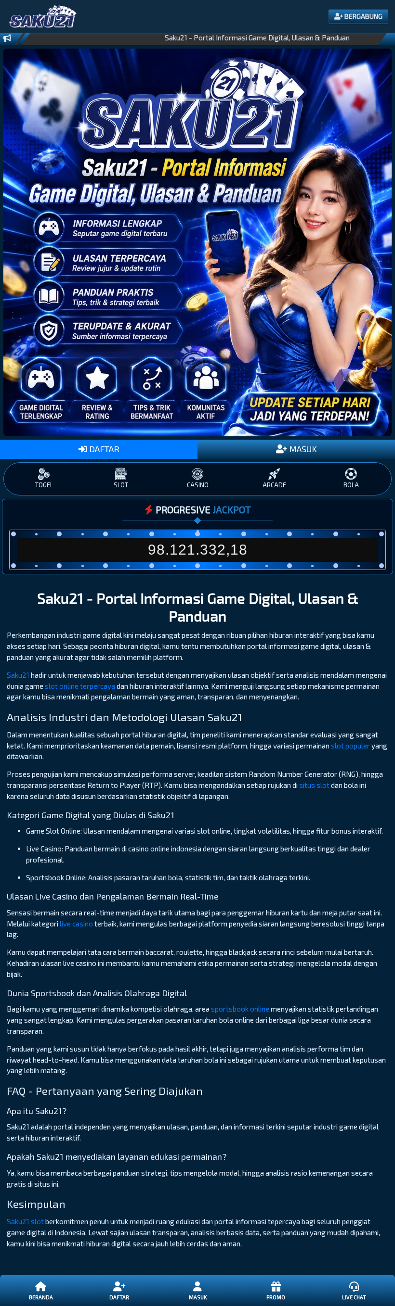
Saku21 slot (25, 1221)
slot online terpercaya (80, 686)
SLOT (121, 485)
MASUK (302, 449)
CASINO (198, 485)
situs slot (314, 785)
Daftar (119, 1297)
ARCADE (274, 485)
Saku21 (18, 675)
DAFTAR (103, 449)
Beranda (41, 1297)
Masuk (198, 1297)
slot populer (350, 745)
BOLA (351, 485)
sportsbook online (240, 1008)
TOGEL (44, 485)
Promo (275, 1297)
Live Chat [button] (354, 1297)
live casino (76, 923)
